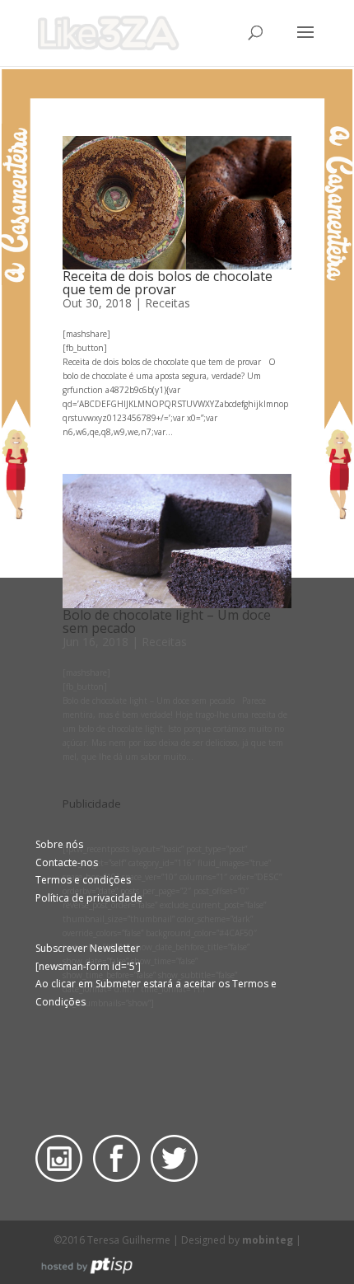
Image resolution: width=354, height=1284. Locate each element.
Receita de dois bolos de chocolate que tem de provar (167, 282)
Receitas (167, 303)
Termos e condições (83, 880)
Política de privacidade (88, 898)
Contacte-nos (66, 862)
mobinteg (267, 1240)
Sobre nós (59, 844)
